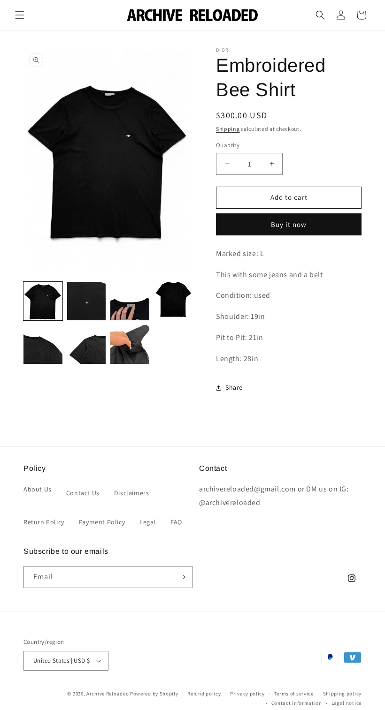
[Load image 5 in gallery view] (42, 344)
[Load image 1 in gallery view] (42, 301)
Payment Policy (102, 522)
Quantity (227, 145)
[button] (19, 15)
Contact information (296, 703)
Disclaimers (131, 493)
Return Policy (43, 522)
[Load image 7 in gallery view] (129, 344)
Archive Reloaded (107, 693)
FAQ (176, 522)
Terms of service (294, 693)
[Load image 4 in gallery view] (173, 301)
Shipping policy (342, 693)
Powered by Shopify (154, 693)
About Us (37, 489)
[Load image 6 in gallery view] (86, 344)
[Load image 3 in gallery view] (129, 301)
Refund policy (204, 693)
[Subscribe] (181, 577)
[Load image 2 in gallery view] (86, 301)
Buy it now (289, 224)
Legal (147, 522)
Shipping (228, 128)
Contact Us (83, 493)
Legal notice (346, 703)
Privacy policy (247, 693)
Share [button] (234, 387)
